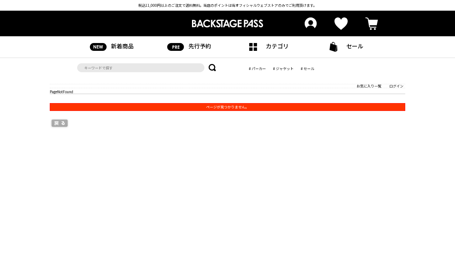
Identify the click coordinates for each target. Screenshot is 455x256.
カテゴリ (277, 46)
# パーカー (257, 68)
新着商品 (122, 46)
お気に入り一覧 (369, 86)
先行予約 (199, 46)
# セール (307, 68)
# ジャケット (283, 68)
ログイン (396, 86)
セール (354, 46)
